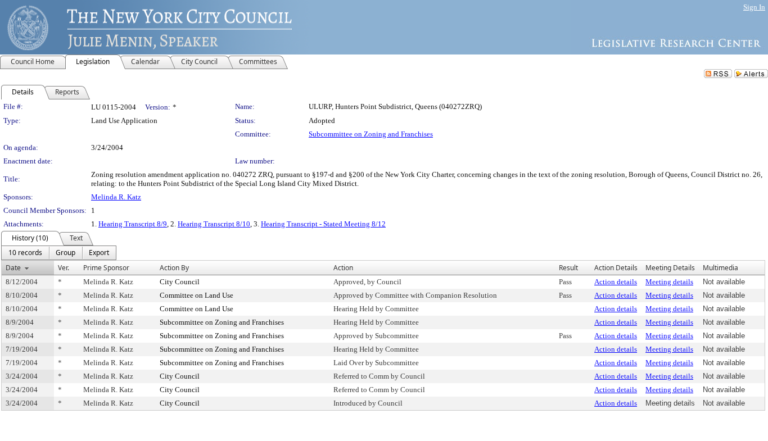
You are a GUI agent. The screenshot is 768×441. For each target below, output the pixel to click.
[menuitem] (25, 253)
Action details (615, 282)
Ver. (63, 267)
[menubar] (58, 252)
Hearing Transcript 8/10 (214, 224)
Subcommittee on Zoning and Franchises (371, 134)
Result (568, 267)
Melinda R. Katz (116, 197)
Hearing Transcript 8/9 (132, 224)
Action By (174, 267)
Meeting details (669, 282)
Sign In (754, 7)
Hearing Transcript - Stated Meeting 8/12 (323, 224)
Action (343, 267)
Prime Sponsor (106, 267)
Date (13, 267)
